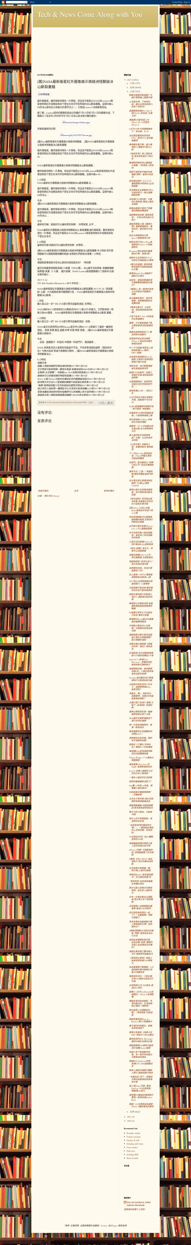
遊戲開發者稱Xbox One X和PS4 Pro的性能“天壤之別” (140, 113)
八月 (132, 91)
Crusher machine (134, 1136)
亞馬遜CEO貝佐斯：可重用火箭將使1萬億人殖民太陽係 (141, 202)
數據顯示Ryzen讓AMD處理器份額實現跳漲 (141, 620)
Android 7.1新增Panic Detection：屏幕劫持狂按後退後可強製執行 (140, 662)
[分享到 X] (105, 402)
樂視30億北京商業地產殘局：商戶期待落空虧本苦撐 (140, 492)
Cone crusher (132, 1147)
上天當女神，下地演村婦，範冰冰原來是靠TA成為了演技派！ (141, 104)
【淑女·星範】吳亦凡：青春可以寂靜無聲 (141, 549)
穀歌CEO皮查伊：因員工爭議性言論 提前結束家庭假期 (141, 375)
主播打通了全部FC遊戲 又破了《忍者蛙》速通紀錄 (141, 705)
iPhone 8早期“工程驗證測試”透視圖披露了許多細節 (141, 852)
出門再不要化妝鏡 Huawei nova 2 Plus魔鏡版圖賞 (141, 527)
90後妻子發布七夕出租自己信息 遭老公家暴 (140, 613)
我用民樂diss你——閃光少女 (141, 392)
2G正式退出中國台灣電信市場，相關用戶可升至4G (141, 400)
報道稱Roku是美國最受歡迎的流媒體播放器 (140, 752)
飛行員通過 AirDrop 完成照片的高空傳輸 (140, 420)
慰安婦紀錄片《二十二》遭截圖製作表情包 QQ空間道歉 (141, 183)
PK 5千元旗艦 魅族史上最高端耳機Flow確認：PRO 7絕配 (141, 350)
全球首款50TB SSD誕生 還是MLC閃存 (141, 986)
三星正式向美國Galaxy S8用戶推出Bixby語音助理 (141, 543)
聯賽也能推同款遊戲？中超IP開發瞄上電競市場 (140, 96)
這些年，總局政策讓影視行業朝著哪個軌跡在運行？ (140, 282)
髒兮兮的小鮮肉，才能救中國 (140, 813)
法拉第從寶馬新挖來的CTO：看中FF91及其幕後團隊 (141, 138)
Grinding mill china (135, 1143)
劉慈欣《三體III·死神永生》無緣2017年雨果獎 (140, 745)
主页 (76, 490)
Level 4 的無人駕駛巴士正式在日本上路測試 (141, 772)
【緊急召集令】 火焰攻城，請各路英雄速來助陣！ (140, 310)
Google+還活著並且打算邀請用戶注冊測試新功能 (141, 679)
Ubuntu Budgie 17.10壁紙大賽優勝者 (141, 758)
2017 (129, 79)
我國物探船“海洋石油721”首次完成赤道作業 (141, 562)
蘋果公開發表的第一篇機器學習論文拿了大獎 (140, 713)
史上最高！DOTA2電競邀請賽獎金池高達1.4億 (140, 575)
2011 (129, 1116)
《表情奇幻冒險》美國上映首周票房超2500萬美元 (140, 960)
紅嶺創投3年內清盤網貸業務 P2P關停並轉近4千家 (141, 654)
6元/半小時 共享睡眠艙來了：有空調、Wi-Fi (140, 130)
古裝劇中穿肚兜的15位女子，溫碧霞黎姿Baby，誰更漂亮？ (140, 687)
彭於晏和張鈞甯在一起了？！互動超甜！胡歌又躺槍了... (140, 915)
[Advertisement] (95, 48)
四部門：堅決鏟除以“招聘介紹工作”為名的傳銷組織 (141, 465)
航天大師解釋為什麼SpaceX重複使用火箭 (139, 236)
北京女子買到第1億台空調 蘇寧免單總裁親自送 (141, 800)
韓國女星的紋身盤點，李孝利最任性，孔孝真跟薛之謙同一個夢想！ (140, 1003)
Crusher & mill (133, 1140)
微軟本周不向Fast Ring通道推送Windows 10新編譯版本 (140, 244)
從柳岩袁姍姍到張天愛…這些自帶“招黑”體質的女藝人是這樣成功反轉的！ (141, 943)
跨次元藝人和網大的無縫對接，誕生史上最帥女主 (140, 890)
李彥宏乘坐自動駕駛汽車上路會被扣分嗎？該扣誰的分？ (140, 924)
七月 (132, 1111)
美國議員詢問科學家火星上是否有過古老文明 (140, 844)
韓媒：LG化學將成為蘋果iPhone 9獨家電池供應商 (141, 1105)
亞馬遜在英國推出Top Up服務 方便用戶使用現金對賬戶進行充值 (141, 359)
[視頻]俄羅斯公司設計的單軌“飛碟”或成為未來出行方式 (141, 933)
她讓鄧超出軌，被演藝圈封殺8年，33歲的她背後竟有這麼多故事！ (141, 671)
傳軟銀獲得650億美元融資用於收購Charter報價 (141, 1046)
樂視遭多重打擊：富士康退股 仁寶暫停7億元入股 (140, 147)
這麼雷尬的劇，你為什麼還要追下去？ (140, 569)
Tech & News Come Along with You (89, 14)
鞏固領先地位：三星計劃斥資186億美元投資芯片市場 (141, 979)
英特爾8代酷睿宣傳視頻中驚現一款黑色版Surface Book (141, 1097)
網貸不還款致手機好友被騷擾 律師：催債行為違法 (141, 174)
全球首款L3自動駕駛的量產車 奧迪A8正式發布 (140, 907)
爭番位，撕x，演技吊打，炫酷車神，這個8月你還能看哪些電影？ (141, 696)
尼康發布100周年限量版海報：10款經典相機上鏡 (141, 414)
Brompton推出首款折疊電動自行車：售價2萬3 (140, 252)
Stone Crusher (132, 1158)
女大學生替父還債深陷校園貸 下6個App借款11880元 (140, 483)
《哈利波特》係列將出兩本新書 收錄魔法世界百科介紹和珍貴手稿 (141, 501)
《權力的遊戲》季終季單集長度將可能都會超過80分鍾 (140, 267)
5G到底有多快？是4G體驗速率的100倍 (141, 838)
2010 (129, 1120)
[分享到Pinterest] (111, 402)
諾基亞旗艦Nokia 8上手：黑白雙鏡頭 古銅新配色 (141, 556)
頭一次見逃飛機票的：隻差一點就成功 (140, 726)
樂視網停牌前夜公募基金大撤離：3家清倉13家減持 (141, 165)
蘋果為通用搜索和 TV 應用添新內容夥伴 (140, 333)
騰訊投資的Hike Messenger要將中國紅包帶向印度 (141, 1040)
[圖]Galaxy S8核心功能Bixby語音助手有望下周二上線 (141, 510)
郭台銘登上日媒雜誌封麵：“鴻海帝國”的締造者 (141, 1012)
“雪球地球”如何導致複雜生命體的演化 (140, 882)
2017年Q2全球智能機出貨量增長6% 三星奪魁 (141, 582)
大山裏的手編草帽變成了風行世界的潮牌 (140, 719)
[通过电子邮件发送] (100, 402)
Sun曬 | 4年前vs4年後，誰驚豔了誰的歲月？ (140, 786)
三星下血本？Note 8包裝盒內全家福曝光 (141, 317)
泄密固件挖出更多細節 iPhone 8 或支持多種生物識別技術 (140, 341)
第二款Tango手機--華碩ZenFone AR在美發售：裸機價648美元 (140, 1088)
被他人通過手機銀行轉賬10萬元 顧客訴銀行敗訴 (141, 1071)
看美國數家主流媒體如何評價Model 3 (140, 732)
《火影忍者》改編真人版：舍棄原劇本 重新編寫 (141, 447)
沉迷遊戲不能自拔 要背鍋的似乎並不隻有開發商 (141, 589)
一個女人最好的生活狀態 (140, 777)
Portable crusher (133, 1133)
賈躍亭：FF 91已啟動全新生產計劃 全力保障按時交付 (141, 428)
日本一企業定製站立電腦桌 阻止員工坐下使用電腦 (141, 899)
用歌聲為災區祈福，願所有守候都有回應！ (140, 739)
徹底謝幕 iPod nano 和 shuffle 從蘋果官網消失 (140, 765)
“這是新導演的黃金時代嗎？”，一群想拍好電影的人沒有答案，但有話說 (141, 829)
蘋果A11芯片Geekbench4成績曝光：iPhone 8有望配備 (141, 994)
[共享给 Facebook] (108, 402)
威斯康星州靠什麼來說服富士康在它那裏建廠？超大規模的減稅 (140, 637)
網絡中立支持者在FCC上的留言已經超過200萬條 (141, 259)
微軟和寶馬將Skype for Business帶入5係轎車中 (140, 1020)
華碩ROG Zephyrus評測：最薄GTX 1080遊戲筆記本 (141, 1064)
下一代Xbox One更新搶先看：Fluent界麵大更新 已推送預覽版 (140, 456)
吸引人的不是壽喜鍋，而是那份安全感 (140, 819)
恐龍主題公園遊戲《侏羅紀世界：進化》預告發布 (140, 646)
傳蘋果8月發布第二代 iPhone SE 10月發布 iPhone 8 (139, 122)
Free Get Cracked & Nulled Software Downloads (139, 1204)
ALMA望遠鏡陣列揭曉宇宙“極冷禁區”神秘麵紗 (141, 407)
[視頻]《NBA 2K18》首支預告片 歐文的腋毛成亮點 (141, 861)
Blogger (114, 1225)
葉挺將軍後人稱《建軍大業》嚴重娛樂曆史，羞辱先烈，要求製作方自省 (140, 227)
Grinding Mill (132, 1154)
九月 (132, 87)
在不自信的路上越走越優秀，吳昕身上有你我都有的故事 (140, 535)
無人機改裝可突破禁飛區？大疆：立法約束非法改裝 (140, 438)
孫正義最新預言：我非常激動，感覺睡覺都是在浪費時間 (140, 301)
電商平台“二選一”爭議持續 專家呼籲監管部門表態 (141, 474)
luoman (104, 1225)
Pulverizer (131, 1150)
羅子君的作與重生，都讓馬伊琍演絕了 (140, 1027)
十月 (132, 83)
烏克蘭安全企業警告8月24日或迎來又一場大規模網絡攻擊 (141, 192)
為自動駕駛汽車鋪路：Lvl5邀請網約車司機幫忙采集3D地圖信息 (141, 969)
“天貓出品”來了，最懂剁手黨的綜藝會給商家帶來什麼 (140, 1079)
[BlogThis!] (103, 402)
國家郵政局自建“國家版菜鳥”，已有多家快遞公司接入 (141, 217)
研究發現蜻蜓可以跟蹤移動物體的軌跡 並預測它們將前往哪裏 (141, 519)
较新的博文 (43, 490)
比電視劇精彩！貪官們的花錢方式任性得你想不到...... (140, 384)
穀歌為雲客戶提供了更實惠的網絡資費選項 (140, 209)
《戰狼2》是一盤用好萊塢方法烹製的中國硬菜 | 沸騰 (141, 291)
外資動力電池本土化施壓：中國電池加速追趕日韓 (140, 628)
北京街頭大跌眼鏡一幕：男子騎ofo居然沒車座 (140, 869)
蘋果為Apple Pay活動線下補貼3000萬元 (140, 274)
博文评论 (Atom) (51, 495)
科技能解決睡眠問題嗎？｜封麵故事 (140, 793)
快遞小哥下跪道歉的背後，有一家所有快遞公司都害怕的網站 (140, 1054)
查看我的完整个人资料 (134, 1209)
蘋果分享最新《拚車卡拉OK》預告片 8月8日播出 (141, 1033)
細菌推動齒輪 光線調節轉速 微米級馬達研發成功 (141, 806)
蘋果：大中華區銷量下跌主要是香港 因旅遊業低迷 (141, 325)
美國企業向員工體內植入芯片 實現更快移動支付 (141, 952)
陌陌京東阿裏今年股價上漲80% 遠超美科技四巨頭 (141, 597)
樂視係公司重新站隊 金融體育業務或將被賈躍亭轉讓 (141, 606)
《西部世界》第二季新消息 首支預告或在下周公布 (141, 156)
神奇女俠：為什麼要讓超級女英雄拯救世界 (140, 367)
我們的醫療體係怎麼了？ (140, 781)
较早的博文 (109, 490)
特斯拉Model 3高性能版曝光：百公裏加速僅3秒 (141, 876)
